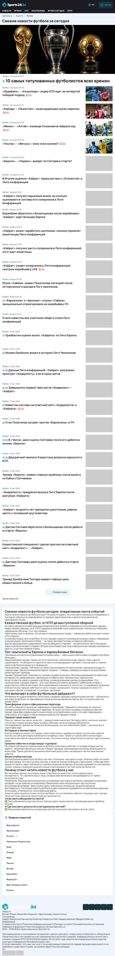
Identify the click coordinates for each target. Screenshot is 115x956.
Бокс (8, 846)
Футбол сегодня (56, 10)
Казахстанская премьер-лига (19, 628)
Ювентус (89, 919)
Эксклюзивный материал (17, 785)
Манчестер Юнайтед (31, 919)
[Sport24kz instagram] (110, 907)
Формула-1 (12, 879)
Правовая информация (13, 926)
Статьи (10, 890)
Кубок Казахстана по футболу (19, 633)
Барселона (15, 919)
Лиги (69, 10)
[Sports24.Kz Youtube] (98, 907)
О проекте (7, 924)
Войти (108, 4)
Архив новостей (10, 598)
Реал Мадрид (59, 919)
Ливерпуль (47, 919)
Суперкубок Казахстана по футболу (22, 638)
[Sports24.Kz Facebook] (86, 907)
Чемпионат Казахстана (18, 841)
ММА (8, 857)
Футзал (10, 868)
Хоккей (10, 852)
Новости (6, 10)
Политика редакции (35, 926)
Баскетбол (11, 873)
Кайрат (5, 919)
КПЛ (26, 10)
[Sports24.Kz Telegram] (92, 907)
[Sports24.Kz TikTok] (104, 907)
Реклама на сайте (63, 924)
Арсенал (71, 919)
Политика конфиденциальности (38, 924)
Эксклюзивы (38, 10)
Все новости (12, 825)
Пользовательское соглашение (88, 924)
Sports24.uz (59, 926)
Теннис (10, 863)
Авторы (49, 926)
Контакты (17, 924)
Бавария (80, 919)
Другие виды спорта (16, 884)
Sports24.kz (7, 16)
